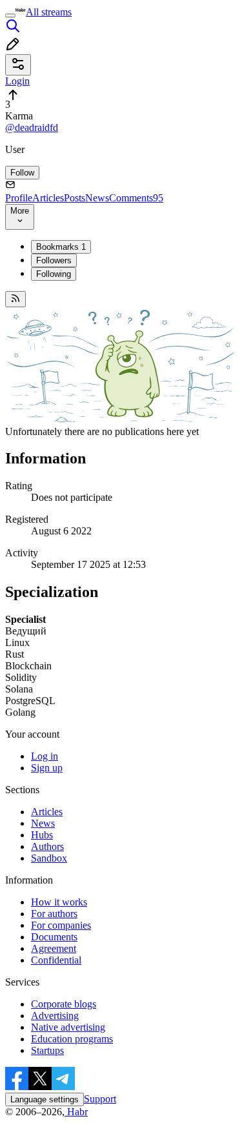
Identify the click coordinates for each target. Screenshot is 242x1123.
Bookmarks (61, 247)
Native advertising (68, 1027)
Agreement (53, 948)
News (97, 197)
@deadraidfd (31, 127)
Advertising (55, 1015)
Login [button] (17, 81)
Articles (48, 197)
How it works (59, 901)
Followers (54, 260)
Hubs (42, 834)
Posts (74, 197)
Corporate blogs (63, 1003)
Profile (18, 197)
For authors (54, 913)
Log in (44, 756)
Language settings (44, 1099)
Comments (136, 197)
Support (100, 1098)
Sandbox (49, 858)
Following (53, 274)
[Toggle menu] (10, 15)
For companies (61, 925)
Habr (76, 1111)
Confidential (56, 960)
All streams (49, 11)
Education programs (72, 1038)
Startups (47, 1050)
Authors (47, 846)
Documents (54, 936)
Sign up (47, 767)
